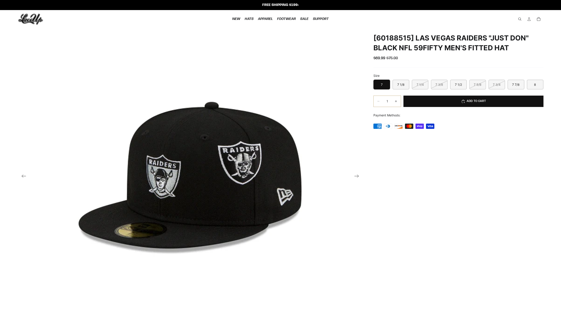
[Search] (520, 19)
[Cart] (538, 19)
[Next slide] (358, 176)
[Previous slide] (22, 176)
